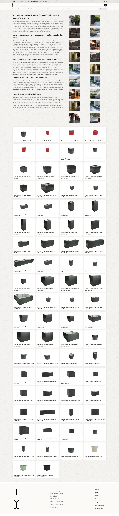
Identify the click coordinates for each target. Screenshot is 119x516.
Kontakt (97, 489)
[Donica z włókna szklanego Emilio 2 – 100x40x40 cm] (24, 243)
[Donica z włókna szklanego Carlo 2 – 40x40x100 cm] (95, 206)
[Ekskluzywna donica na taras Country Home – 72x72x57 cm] (47, 467)
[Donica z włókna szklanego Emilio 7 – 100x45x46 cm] (47, 262)
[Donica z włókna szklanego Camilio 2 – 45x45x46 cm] (95, 187)
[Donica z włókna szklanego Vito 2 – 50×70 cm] (47, 448)
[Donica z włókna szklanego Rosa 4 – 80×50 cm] (47, 355)
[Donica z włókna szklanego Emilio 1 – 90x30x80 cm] (95, 224)
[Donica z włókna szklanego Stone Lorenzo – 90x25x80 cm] (24, 411)
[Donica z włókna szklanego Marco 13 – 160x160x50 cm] (24, 299)
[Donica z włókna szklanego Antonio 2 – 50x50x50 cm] (24, 168)
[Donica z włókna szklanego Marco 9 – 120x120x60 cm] (71, 336)
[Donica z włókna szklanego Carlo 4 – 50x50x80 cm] (47, 224)
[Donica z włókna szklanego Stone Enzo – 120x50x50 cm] (47, 392)
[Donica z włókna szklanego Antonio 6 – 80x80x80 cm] (24, 187)
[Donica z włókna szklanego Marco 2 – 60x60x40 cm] (95, 299)
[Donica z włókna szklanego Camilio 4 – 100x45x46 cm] (47, 206)
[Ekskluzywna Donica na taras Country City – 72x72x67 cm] (24, 467)
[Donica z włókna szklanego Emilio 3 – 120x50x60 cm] (47, 243)
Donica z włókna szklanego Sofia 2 (93, 363)
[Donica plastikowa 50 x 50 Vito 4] (95, 150)
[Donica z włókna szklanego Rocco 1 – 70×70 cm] (95, 336)
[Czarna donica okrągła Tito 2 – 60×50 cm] (24, 133)
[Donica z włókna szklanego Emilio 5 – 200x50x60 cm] (95, 243)
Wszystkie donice (103, 8)
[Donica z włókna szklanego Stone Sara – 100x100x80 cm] (24, 430)
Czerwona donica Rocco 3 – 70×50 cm (94, 140)
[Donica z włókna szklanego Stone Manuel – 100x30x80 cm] (95, 411)
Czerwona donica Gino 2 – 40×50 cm (46, 140)
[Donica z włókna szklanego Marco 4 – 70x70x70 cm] (47, 318)
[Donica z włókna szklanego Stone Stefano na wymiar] (47, 430)
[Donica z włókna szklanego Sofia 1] (71, 355)
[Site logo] (12, 5)
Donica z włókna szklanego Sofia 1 (69, 363)
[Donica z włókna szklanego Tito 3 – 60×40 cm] (95, 430)
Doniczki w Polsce (99, 508)
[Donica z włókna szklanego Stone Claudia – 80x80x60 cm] (71, 374)
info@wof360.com (58, 501)
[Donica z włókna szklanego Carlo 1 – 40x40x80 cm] (71, 206)
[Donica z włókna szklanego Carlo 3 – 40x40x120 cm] (24, 224)
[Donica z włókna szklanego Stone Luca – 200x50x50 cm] (47, 411)
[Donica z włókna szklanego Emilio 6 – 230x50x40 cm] (24, 262)
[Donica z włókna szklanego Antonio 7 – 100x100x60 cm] (47, 187)
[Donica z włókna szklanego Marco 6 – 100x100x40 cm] (95, 318)
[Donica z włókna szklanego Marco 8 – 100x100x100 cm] (47, 336)
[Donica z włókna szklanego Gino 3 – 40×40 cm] (95, 262)
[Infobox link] (103, 1)
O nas (96, 492)
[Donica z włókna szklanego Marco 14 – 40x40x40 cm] (47, 299)
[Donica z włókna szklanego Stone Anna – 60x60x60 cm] (24, 374)
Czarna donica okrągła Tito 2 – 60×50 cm (23, 140)
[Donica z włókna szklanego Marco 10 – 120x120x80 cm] (47, 280)
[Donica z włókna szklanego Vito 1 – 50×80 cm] (24, 448)
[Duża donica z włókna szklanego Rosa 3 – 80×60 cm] (71, 448)
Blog (96, 502)
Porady (97, 495)
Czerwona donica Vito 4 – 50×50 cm (46, 158)
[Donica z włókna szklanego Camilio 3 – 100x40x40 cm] (24, 206)
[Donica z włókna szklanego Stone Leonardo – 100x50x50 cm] (95, 392)
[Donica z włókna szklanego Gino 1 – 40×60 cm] (71, 262)
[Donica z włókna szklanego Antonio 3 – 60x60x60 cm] (47, 168)
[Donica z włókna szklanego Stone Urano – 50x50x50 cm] (71, 430)
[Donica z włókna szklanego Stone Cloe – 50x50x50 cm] (95, 374)
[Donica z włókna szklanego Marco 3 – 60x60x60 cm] (24, 318)
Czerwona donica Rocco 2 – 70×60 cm (70, 140)
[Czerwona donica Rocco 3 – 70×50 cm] (95, 133)
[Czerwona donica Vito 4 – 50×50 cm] (47, 150)
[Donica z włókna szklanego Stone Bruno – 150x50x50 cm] (47, 374)
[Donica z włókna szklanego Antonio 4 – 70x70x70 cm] (71, 168)
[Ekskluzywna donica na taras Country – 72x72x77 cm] (95, 448)
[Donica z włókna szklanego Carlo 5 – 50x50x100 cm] (71, 224)
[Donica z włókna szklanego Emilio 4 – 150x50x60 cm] (71, 243)
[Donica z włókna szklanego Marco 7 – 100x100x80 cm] (24, 336)
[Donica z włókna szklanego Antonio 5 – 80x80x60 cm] (95, 168)
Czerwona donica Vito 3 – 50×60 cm (22, 158)
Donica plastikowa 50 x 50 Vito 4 (93, 158)
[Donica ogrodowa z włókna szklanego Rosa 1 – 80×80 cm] (71, 150)
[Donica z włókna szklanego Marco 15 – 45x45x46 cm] (71, 299)
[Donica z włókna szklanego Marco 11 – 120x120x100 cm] (71, 280)
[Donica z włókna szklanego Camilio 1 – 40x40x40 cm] (71, 187)
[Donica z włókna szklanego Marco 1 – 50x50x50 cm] (24, 280)
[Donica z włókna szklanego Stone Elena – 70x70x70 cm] (24, 392)
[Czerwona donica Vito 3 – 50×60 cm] (24, 150)
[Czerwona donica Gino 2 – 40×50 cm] (47, 133)
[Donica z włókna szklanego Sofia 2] (95, 355)
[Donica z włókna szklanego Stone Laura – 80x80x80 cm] (71, 392)
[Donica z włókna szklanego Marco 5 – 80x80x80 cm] (71, 318)
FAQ (96, 499)
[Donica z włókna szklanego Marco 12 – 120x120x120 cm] (95, 280)
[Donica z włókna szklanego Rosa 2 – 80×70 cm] (24, 355)
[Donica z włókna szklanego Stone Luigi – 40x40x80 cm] (71, 411)
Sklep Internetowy (99, 505)
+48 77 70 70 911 (59, 504)
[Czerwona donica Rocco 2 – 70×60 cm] (71, 133)
